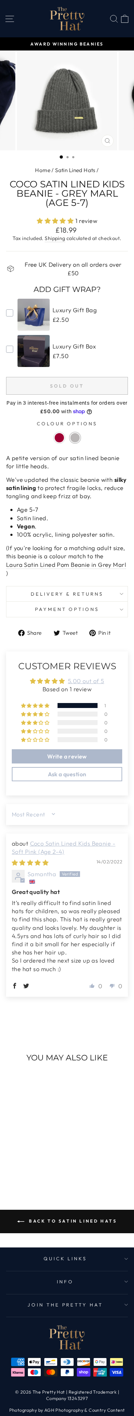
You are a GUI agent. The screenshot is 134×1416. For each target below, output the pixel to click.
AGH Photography (63, 1410)
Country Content (107, 1410)
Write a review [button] (67, 756)
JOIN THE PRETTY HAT (65, 1305)
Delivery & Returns (67, 594)
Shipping (55, 238)
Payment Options (67, 609)
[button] (56, 220)
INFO (65, 1281)
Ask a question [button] (67, 774)
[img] (30, 862)
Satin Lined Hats (75, 170)
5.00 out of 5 (86, 681)
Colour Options (67, 423)
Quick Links (65, 1258)
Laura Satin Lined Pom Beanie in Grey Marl (66, 564)
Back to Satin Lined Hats (72, 1221)
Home (42, 170)
